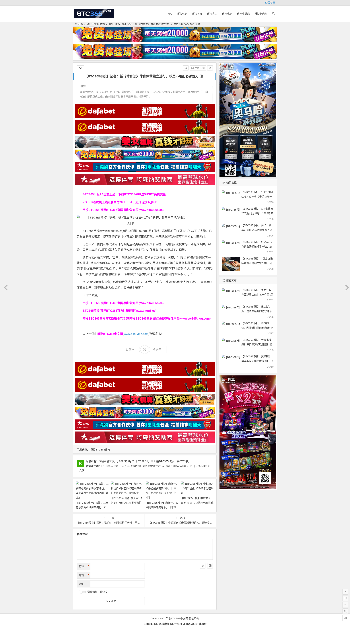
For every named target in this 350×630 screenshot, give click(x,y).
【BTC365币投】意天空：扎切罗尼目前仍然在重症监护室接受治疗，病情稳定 (127, 503)
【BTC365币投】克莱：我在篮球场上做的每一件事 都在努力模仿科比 (257, 295)
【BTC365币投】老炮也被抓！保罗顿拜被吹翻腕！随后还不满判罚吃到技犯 (256, 344)
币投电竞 (227, 13)
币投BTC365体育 (95, 24)
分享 (158, 349)
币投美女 (197, 13)
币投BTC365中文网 (177, 618)
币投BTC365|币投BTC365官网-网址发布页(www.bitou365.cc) (123, 209)
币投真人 (212, 13)
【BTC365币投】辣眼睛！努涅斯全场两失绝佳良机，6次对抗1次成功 (257, 361)
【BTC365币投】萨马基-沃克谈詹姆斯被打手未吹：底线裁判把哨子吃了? (256, 246)
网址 (81, 584)
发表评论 (199, 67)
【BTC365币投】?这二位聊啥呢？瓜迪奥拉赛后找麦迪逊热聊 (257, 197)
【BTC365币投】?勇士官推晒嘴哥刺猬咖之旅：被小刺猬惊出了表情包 (257, 263)
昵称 (84, 566)
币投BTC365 (161, 461)
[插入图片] (210, 565)
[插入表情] (202, 565)
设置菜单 (270, 2)
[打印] (186, 67)
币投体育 (182, 13)
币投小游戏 (243, 13)
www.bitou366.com (136, 333)
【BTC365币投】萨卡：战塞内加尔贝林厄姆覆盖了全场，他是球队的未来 (256, 230)
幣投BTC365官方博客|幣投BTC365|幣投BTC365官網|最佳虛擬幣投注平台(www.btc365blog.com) (147, 318)
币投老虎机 (260, 13)
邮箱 (84, 575)
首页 (169, 13)
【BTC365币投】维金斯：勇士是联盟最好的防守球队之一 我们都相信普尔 (256, 311)
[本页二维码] (345, 618)
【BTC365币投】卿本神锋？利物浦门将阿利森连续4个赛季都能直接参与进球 (257, 328)
